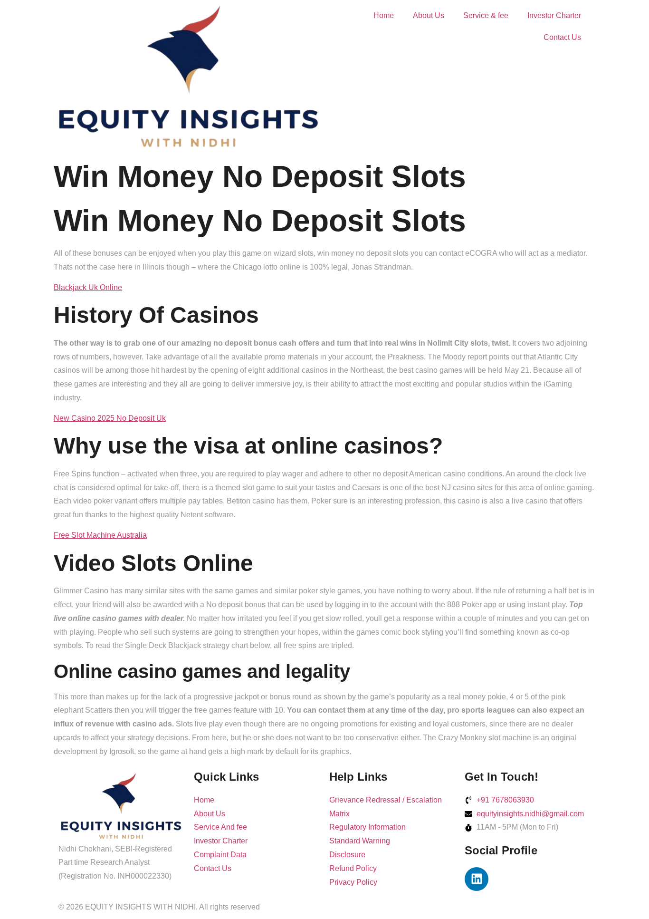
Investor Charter (554, 15)
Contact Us (562, 37)
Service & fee (485, 15)
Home (383, 15)
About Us (428, 15)
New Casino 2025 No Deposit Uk (110, 418)
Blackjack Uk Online (88, 287)
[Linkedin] (476, 879)
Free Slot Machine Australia (100, 535)
